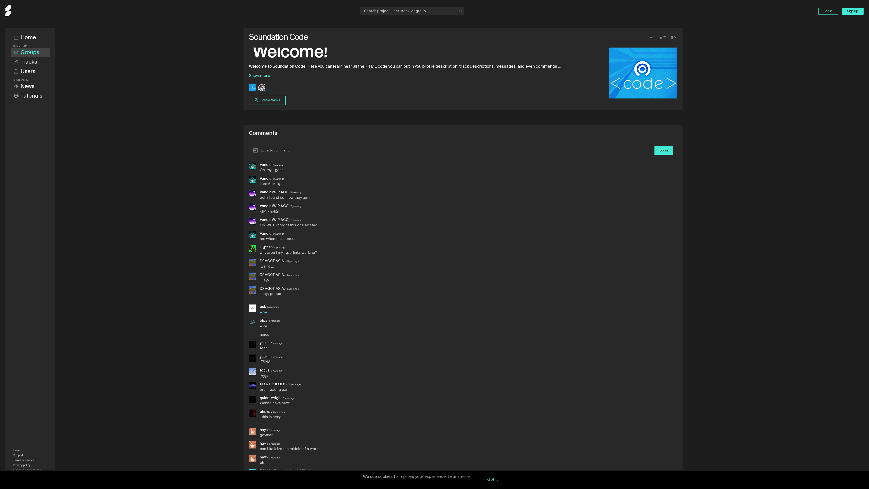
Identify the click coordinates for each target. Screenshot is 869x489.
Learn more (459, 477)
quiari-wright (271, 398)
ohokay (266, 412)
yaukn (265, 343)
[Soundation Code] (252, 88)
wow (263, 312)
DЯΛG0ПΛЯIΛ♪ (273, 261)
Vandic (265, 165)
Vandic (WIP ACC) (274, 192)
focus (265, 370)
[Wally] (261, 88)
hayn (264, 430)
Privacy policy (22, 465)
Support (18, 455)
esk (263, 307)
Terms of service (23, 460)
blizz (263, 321)
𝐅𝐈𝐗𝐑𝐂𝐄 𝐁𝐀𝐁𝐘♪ (274, 384)
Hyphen (266, 247)
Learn (17, 450)
